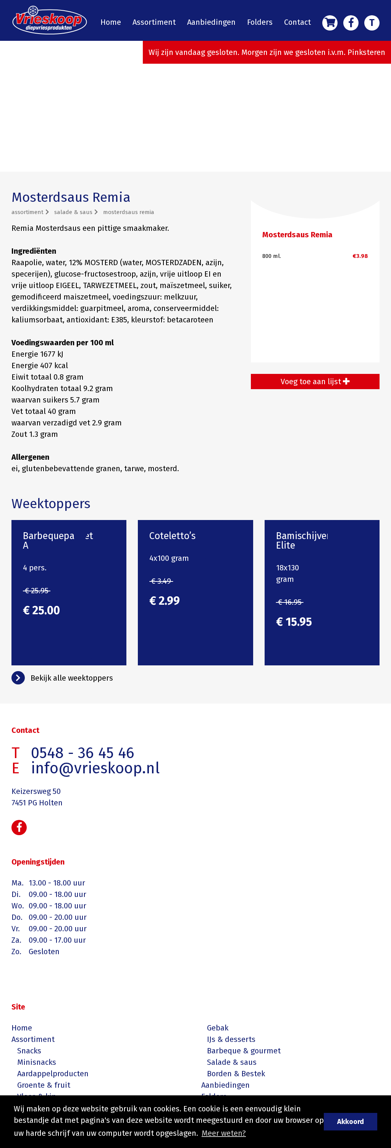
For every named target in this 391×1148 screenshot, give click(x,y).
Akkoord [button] (350, 1121)
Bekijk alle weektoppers (72, 678)
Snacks (29, 1050)
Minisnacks (36, 1062)
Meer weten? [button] (224, 1133)
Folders (260, 22)
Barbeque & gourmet (244, 1050)
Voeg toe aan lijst (312, 381)
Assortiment (154, 22)
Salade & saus (232, 1062)
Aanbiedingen (211, 22)
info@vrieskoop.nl (95, 768)
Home (110, 22)
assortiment (27, 212)
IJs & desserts (231, 1039)
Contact (297, 22)
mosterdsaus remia (128, 212)
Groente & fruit (43, 1085)
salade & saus (73, 212)
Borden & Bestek (236, 1073)
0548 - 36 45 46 (372, 24)
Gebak (217, 1027)
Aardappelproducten (53, 1073)
